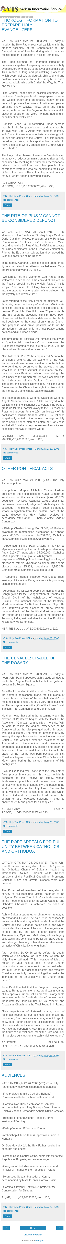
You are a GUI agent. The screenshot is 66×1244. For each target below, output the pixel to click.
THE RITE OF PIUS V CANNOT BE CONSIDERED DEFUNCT (31, 218)
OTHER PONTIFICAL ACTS (27, 468)
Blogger (39, 1240)
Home (33, 1228)
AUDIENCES (13, 1075)
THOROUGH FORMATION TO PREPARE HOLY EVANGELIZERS (30, 25)
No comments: (11, 199)
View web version (33, 1234)
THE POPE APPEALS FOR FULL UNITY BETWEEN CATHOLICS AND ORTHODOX (32, 847)
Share (7, 205)
